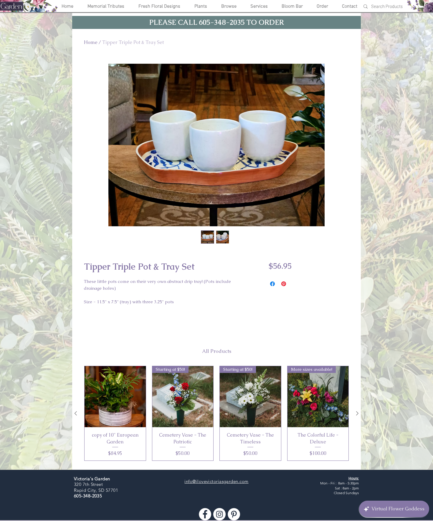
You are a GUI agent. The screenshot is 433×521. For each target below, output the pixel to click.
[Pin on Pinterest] (283, 283)
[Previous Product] (75, 413)
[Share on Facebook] (272, 283)
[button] (216, 22)
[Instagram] (219, 514)
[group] (216, 413)
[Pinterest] (234, 514)
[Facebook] (205, 514)
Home (90, 42)
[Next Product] (357, 413)
